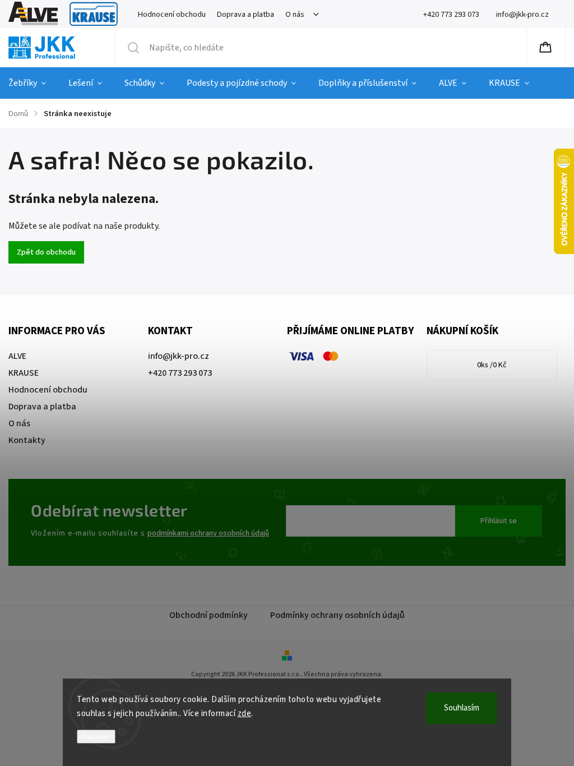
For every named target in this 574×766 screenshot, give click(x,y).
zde (245, 713)
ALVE (33, 14)
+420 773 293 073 (180, 373)
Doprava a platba (245, 14)
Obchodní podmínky (208, 615)
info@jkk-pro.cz (178, 356)
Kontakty (26, 440)
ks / (492, 365)
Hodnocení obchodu (172, 14)
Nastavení (96, 736)
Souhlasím (461, 708)
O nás (294, 14)
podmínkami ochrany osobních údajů (208, 533)
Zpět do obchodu (46, 252)
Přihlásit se (498, 521)
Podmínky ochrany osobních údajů (337, 615)
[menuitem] (32, 83)
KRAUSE (93, 14)
